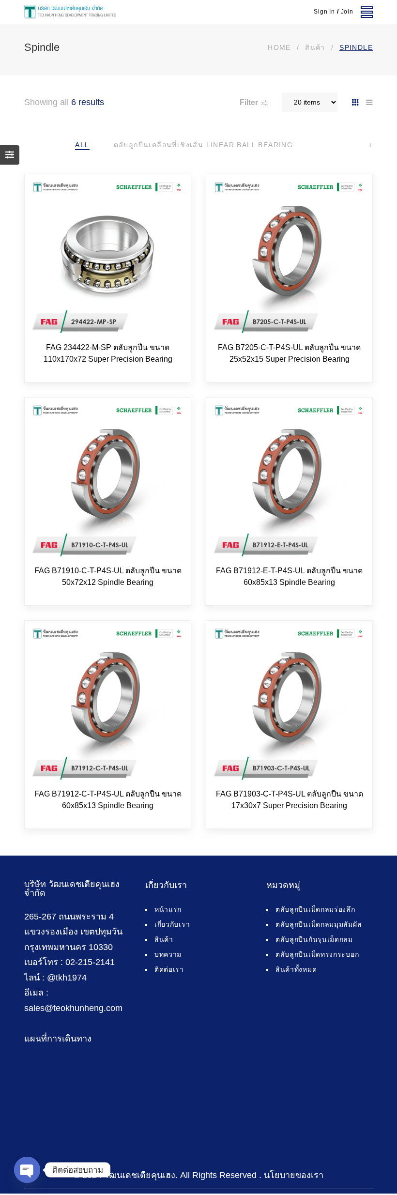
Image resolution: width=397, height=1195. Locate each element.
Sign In (324, 11)
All (82, 145)
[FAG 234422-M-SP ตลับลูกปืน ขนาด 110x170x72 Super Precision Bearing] (107, 257)
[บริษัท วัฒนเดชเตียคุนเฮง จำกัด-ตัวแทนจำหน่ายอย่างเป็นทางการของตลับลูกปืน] (70, 12)
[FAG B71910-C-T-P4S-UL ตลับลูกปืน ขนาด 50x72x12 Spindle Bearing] (107, 480)
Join (347, 11)
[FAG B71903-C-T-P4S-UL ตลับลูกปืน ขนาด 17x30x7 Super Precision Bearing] (289, 704)
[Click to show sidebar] (9, 155)
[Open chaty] (27, 1170)
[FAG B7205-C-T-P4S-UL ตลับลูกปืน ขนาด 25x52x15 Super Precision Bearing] (289, 257)
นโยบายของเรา (293, 1175)
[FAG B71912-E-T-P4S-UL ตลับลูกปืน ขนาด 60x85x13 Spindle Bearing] (289, 480)
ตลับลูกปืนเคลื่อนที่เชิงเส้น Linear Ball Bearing (203, 145)
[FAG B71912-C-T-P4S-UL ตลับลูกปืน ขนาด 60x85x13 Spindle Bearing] (107, 704)
